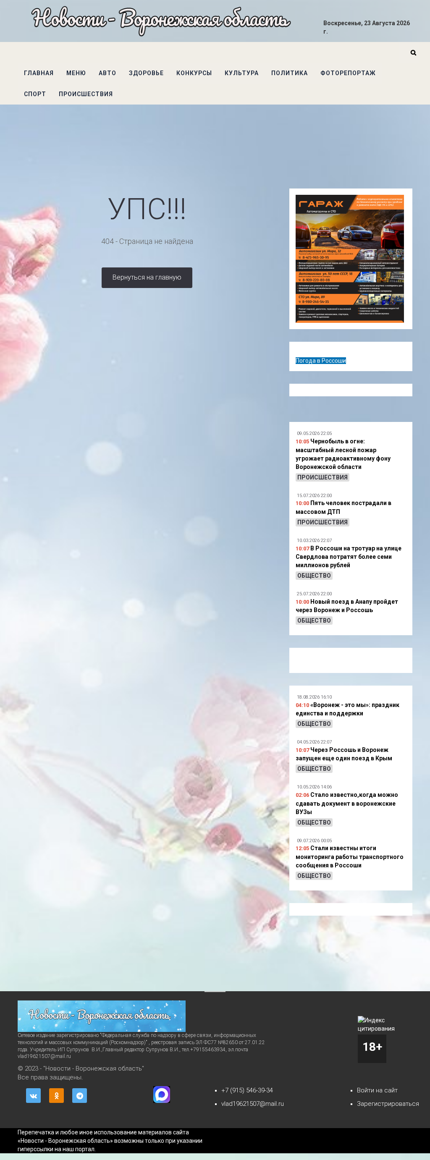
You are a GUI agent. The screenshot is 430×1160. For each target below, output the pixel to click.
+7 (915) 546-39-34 (247, 1090)
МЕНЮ (76, 73)
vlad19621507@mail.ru (252, 1104)
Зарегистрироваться (388, 1104)
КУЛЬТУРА (242, 73)
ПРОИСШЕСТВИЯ (86, 94)
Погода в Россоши (321, 360)
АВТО (107, 73)
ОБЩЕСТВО (314, 575)
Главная (39, 73)
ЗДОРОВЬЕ (146, 73)
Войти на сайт (377, 1090)
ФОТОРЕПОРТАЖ (348, 73)
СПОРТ (35, 94)
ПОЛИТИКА (289, 73)
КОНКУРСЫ (194, 73)
